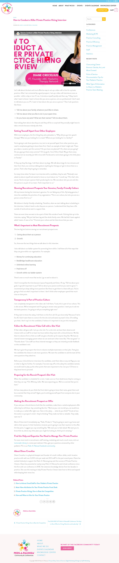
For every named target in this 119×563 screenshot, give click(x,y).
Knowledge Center (108, 6)
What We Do (69, 6)
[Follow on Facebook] (106, 1)
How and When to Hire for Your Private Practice (33, 495)
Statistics (89, 53)
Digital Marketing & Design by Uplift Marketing (78, 561)
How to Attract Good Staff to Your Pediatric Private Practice (37, 483)
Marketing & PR (92, 34)
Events (80, 6)
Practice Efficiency (93, 41)
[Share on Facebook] (41, 501)
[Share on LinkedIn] (53, 501)
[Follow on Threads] (113, 1)
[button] (114, 10)
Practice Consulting (93, 38)
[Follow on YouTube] (116, 1)
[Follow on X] (111, 1)
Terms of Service (61, 561)
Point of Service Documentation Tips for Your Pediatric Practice (94, 77)
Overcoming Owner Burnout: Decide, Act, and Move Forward (95, 67)
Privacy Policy (52, 561)
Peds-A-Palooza (32, 25)
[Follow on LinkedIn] (115, 1)
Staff (14, 17)
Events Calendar (92, 6)
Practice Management (94, 45)
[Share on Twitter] (44, 501)
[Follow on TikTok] (110, 1)
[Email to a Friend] (47, 501)
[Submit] (104, 19)
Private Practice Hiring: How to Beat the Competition (35, 491)
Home (55, 6)
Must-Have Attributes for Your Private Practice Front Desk (36, 487)
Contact (41, 555)
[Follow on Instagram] (108, 1)
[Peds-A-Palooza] (19, 8)
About (61, 6)
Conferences (90, 30)
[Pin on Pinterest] (50, 501)
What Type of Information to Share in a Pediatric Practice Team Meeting (95, 87)
